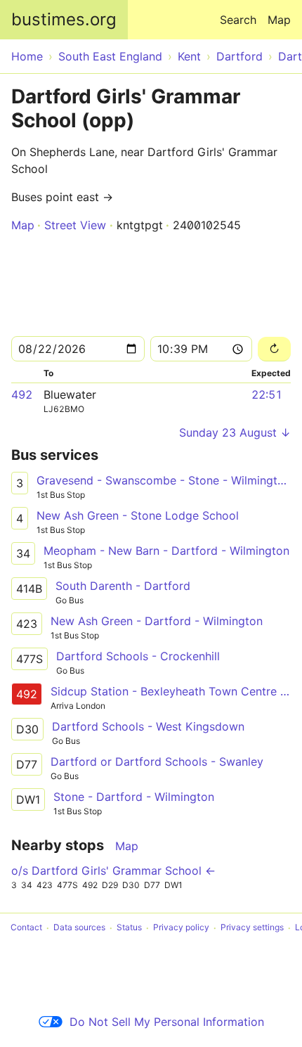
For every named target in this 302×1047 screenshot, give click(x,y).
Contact (26, 928)
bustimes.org (64, 19)
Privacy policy (181, 928)
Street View (75, 225)
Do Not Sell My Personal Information (167, 1022)
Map (279, 20)
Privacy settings (252, 928)
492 (21, 394)
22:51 (266, 394)
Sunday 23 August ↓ (235, 432)
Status (129, 928)
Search (238, 20)
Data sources (79, 928)
